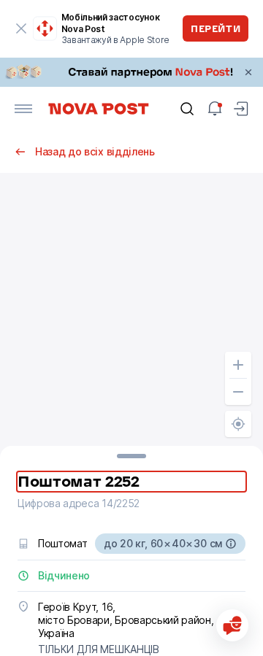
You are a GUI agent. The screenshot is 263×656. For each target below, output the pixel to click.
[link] (131, 72)
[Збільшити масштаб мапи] (238, 365)
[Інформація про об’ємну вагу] (231, 543)
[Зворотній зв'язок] (232, 625)
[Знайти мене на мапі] (238, 424)
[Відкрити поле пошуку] (187, 108)
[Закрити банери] (248, 72)
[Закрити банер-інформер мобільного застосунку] (21, 28)
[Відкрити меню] (23, 108)
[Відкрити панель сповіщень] (214, 108)
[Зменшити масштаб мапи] (238, 392)
